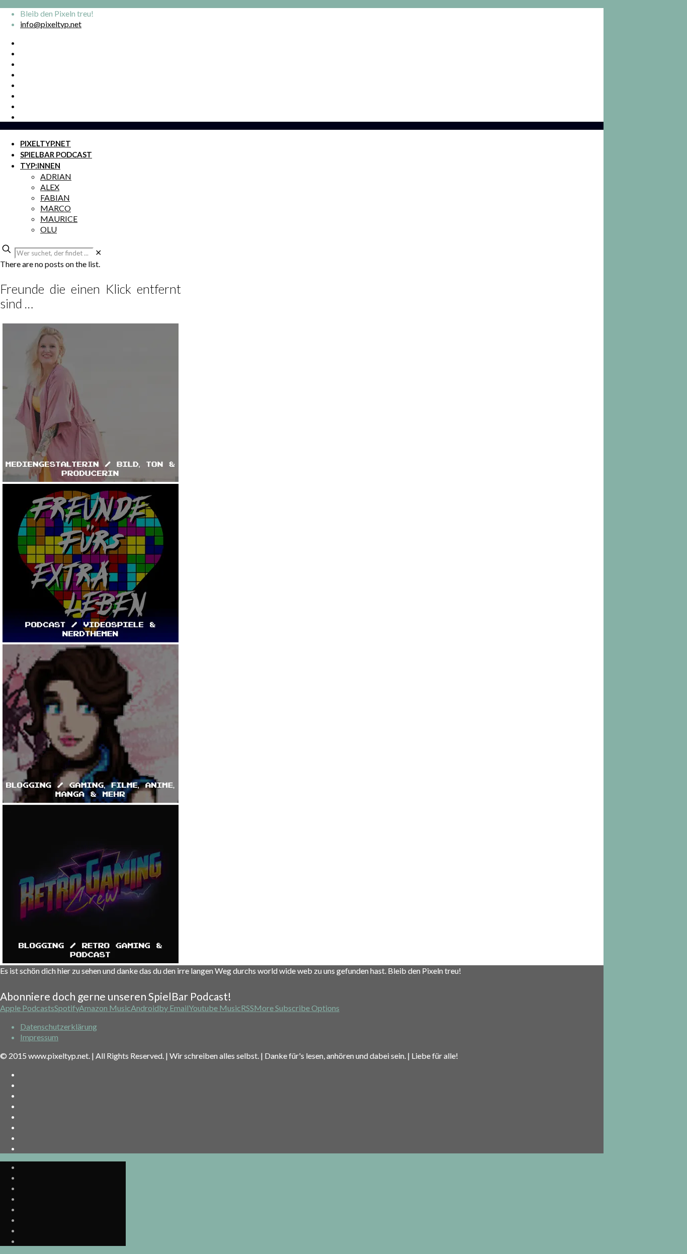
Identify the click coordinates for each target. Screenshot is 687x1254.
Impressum (39, 1037)
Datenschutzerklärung (58, 1026)
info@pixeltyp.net (50, 24)
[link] (98, 252)
